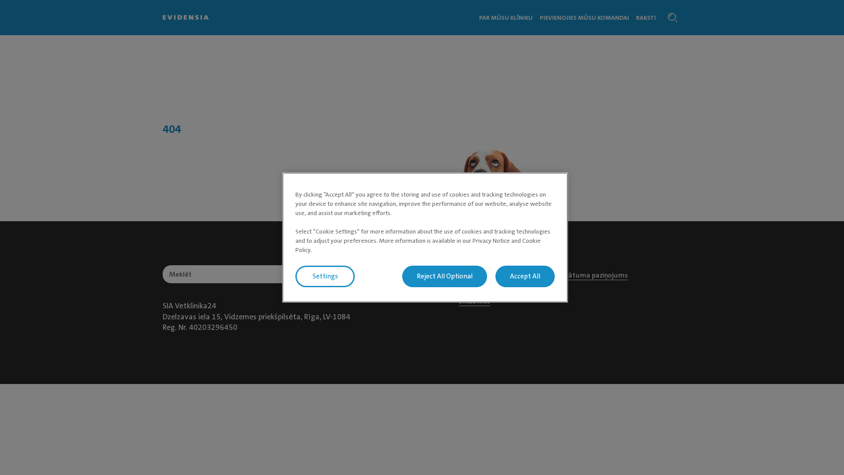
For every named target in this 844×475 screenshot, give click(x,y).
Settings (325, 276)
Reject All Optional (445, 276)
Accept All (525, 276)
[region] (425, 237)
